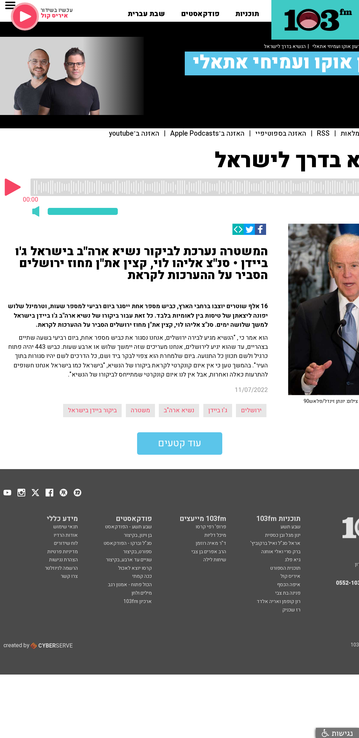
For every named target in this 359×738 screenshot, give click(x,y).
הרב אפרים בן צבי (208, 551)
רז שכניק (291, 609)
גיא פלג (292, 559)
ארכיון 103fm (137, 601)
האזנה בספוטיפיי (280, 133)
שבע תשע (290, 526)
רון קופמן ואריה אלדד (278, 601)
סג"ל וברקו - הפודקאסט (128, 543)
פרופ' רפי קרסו (211, 526)
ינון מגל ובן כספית (282, 535)
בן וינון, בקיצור (138, 535)
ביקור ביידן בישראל (92, 410)
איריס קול (290, 576)
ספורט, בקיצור (137, 551)
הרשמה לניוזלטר (61, 568)
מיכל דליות (215, 535)
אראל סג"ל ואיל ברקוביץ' (275, 543)
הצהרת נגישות (63, 559)
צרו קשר (69, 576)
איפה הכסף (288, 584)
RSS (323, 133)
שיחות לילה (214, 559)
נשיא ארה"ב (179, 410)
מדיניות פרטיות (62, 551)
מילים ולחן (141, 593)
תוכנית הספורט (285, 568)
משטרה (140, 410)
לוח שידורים (66, 543)
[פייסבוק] (260, 229)
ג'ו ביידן (217, 410)
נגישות (341, 733)
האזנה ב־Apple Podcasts (207, 133)
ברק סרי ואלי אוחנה (280, 551)
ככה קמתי (142, 576)
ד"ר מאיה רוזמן (211, 543)
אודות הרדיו (66, 535)
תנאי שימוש (65, 526)
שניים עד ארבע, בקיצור (129, 559)
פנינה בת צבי (287, 593)
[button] (247, 11)
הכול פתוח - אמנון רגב (130, 584)
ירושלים (251, 410)
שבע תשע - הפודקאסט (128, 526)
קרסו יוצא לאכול (135, 568)
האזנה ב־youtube (134, 133)
